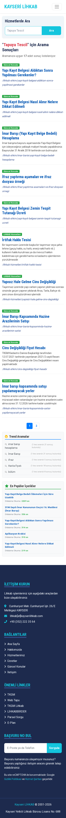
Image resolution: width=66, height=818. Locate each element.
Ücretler (12, 661)
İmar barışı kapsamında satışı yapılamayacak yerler (24, 388)
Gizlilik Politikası (12, 779)
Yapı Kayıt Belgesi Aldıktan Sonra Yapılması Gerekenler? (27, 72)
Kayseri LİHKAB (24, 804)
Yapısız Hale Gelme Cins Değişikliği (29, 282)
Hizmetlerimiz (16, 655)
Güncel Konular (16, 666)
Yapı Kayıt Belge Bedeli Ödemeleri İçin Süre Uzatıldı (29, 496)
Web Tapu (13, 700)
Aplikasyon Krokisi (15, 533)
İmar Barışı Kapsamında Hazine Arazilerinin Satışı (25, 318)
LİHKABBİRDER (16, 711)
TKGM (11, 694)
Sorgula (54, 748)
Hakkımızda (14, 649)
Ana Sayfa (13, 644)
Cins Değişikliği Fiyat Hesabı (23, 348)
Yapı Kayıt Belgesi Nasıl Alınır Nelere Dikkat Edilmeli (29, 545)
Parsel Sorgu (15, 717)
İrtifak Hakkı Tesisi (16, 240)
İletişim (11, 672)
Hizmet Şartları (33, 779)
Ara (51, 30)
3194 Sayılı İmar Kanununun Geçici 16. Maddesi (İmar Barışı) (31, 509)
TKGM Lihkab (15, 706)
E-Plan (11, 722)
